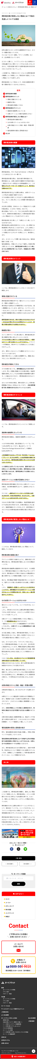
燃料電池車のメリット (12, 96)
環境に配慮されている (14, 99)
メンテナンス (10, 913)
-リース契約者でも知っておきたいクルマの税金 (15, 1032)
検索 (18, 884)
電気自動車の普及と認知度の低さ (17, 130)
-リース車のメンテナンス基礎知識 (12, 1024)
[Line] (25, 849)
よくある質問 (5, 1015)
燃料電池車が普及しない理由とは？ (17, 117)
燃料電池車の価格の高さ (15, 119)
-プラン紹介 (6, 992)
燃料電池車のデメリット (13, 108)
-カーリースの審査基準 (9, 1034)
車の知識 (8, 909)
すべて (7, 899)
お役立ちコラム (11, 7)
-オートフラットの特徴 (9, 990)
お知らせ (3, 1037)
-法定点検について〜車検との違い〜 (12, 1022)
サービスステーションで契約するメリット (12, 1009)
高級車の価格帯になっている (16, 111)
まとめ (8, 133)
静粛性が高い (11, 102)
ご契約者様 (31, 1021)
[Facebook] (11, 849)
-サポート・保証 (7, 994)
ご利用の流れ (5, 1012)
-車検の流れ (6, 1020)
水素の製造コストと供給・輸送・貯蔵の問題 (20, 126)
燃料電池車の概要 (11, 94)
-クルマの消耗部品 (8, 1028)
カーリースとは (5, 1006)
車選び (8, 916)
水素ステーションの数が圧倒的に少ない (19, 114)
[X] (18, 849)
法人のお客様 (31, 1018)
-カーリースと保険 (8, 1030)
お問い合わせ (5, 1043)
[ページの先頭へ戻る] (33, 1051)
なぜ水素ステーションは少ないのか (18, 122)
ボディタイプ (10, 906)
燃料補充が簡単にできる (15, 105)
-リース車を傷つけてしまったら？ (12, 1026)
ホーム (3, 7)
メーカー (8, 903)
